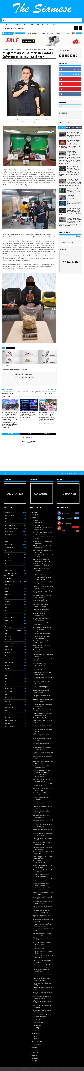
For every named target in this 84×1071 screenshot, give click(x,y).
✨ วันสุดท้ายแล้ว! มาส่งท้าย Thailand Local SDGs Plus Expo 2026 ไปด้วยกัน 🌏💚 (25, 33)
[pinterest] (67, 473)
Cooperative (9, 707)
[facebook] (60, 473)
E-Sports (8, 682)
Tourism (8, 578)
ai (6, 623)
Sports (7, 538)
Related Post (6, 396)
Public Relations (10, 720)
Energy (25, 24)
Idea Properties (10, 585)
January (36, 1044)
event (7, 611)
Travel (7, 567)
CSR (6, 518)
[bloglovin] (70, 473)
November (37, 525)
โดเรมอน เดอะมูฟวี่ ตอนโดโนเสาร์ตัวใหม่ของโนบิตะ (74, 203)
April (35, 1036)
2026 (33, 512)
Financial (8, 636)
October (36, 1020)
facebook (47, 433)
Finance (8, 560)
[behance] (76, 473)
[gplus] (65, 473)
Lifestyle (8, 665)
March (35, 1038)
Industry (8, 627)
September (37, 1022)
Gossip (7, 652)
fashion (8, 594)
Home (4, 49)
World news (9, 691)
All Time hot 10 (62, 128)
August (36, 1025)
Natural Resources (11, 698)
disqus (29, 433)
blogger (10, 433)
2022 (33, 1047)
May (35, 1033)
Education (8, 544)
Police (7, 678)
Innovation (9, 662)
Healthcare (56, 33)
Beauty (7, 591)
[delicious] (81, 473)
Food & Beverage (11, 535)
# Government (10, 348)
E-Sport (8, 604)
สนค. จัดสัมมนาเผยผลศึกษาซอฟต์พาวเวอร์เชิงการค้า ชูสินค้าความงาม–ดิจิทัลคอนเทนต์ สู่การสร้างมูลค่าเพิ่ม (28, 415)
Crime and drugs (11, 643)
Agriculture (9, 547)
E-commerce (9, 688)
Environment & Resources (13, 28)
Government (10, 49)
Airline (7, 588)
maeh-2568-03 (10, 727)
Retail (7, 685)
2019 (33, 1055)
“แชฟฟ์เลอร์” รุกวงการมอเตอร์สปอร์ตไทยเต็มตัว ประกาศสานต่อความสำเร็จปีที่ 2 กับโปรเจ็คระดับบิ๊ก (70, 211)
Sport (7, 598)
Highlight (70, 127)
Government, (22, 60)
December (37, 522)
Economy (16, 24)
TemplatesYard (31, 1069)
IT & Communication (12, 528)
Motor (7, 564)
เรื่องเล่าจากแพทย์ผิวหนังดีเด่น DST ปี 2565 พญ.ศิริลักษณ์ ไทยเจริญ (74, 190)
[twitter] (62, 473)
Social (53, 24)
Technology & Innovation (13, 630)
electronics (9, 669)
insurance (8, 656)
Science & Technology (39, 24)
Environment (9, 614)
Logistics (8, 714)
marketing (8, 551)
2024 (33, 517)
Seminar (8, 704)
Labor (7, 710)
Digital (7, 601)
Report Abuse (64, 122)
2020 (33, 1052)
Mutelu (7, 717)
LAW (7, 694)
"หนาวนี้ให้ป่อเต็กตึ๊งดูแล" (39, 718)
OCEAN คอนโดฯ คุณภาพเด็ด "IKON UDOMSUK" (72, 197)
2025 (33, 515)
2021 (33, 1050)
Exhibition (8, 570)
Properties (9, 646)
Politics (7, 633)
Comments (78, 128)
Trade (7, 554)
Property (8, 541)
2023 (33, 520)
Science (8, 701)
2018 (33, 1058)
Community (9, 672)
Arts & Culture (10, 617)
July (35, 1028)
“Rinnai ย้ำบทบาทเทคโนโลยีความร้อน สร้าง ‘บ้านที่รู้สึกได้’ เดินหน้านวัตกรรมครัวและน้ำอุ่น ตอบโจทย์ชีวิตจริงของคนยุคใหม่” (70, 182)
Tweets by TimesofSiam (66, 242)
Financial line (10, 525)
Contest (8, 675)
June (35, 1030)
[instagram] (79, 473)
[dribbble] (72, 473)
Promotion (9, 620)
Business (6, 24)
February (36, 1041)
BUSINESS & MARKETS (13, 582)
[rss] (74, 473)
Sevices (8, 723)
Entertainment (10, 515)
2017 (33, 1061)
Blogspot (49, 1069)
